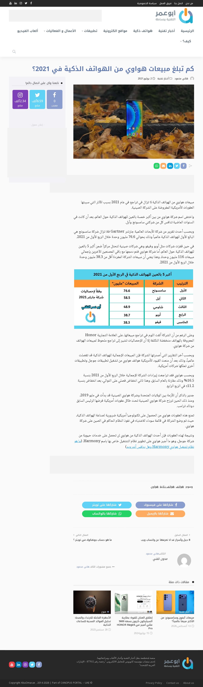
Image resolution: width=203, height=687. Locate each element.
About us (188, 682)
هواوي (154, 487)
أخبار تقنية (166, 31)
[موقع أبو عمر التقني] (178, 663)
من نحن (189, 3)
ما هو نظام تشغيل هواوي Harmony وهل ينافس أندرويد (134, 444)
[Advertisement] (55, 16)
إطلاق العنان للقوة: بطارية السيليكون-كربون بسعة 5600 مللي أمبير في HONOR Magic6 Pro (134, 623)
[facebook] (54, 99)
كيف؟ (187, 41)
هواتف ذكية (142, 31)
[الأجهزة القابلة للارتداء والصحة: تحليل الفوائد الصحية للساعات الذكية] (92, 602)
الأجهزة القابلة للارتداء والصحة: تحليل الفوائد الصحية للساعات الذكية (93, 621)
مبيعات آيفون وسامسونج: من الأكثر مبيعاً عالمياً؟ (177, 619)
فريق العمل (165, 3)
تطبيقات (90, 31)
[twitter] (37, 99)
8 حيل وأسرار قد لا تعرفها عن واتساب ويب (165, 539)
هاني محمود (181, 79)
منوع (103, 612)
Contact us (172, 682)
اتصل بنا (178, 3)
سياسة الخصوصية (147, 3)
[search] (14, 51)
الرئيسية (187, 31)
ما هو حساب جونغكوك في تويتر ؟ (92, 539)
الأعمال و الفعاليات (61, 31)
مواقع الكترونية (115, 31)
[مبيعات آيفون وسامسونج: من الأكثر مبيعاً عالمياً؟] (175, 602)
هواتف (180, 487)
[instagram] (20, 99)
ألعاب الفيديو (27, 31)
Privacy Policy (154, 682)
